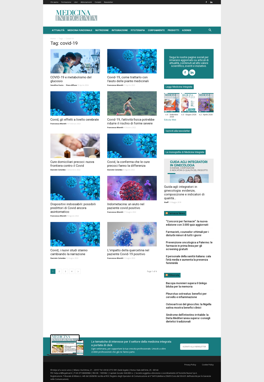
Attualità (58, 30)
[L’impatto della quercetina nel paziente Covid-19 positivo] (132, 234)
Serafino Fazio (56, 85)
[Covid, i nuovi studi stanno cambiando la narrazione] (75, 234)
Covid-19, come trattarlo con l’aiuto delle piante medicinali (128, 79)
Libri (76, 2)
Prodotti (173, 30)
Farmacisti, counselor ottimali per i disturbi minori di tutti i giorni (187, 233)
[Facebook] (206, 2)
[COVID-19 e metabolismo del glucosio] (75, 61)
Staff (166, 202)
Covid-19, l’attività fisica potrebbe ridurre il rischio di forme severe (130, 121)
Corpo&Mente (156, 30)
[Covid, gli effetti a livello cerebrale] (75, 103)
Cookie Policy (208, 364)
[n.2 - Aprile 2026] (206, 103)
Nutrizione (102, 30)
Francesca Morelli (115, 85)
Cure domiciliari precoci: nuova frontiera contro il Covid (72, 163)
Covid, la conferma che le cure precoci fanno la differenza (128, 163)
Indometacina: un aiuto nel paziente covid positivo (125, 206)
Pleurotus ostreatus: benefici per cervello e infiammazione (186, 295)
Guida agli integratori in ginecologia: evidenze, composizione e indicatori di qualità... (184, 192)
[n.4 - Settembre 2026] (172, 103)
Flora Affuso (71, 85)
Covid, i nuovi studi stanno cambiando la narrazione (69, 252)
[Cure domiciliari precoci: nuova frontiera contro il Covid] (75, 146)
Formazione (66, 2)
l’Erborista (173, 275)
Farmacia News (176, 213)
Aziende (186, 30)
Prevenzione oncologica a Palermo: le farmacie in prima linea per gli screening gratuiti (189, 246)
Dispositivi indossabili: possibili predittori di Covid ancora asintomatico (73, 208)
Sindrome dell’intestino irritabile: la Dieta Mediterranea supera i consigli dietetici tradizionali (188, 318)
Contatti (98, 2)
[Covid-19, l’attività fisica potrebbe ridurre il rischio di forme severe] (132, 103)
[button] (210, 30)
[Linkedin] (211, 2)
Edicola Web (170, 120)
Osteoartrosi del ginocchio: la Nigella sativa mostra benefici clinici (188, 306)
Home (53, 38)
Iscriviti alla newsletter (178, 130)
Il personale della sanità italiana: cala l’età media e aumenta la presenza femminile (188, 260)
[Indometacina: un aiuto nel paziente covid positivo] (132, 188)
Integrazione (120, 30)
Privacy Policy (190, 364)
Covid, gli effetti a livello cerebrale (74, 119)
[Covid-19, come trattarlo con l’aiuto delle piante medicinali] (132, 61)
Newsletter (108, 2)
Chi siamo (54, 2)
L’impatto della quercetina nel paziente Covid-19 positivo (128, 252)
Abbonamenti (86, 2)
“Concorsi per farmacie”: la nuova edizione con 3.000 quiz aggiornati (187, 223)
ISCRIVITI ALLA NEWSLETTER (194, 346)
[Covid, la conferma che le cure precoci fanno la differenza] (132, 146)
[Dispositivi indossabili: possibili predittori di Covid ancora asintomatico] (75, 188)
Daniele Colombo (58, 170)
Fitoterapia (138, 30)
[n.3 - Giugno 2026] (188, 103)
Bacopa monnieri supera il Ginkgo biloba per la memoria (186, 285)
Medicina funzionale (80, 30)
